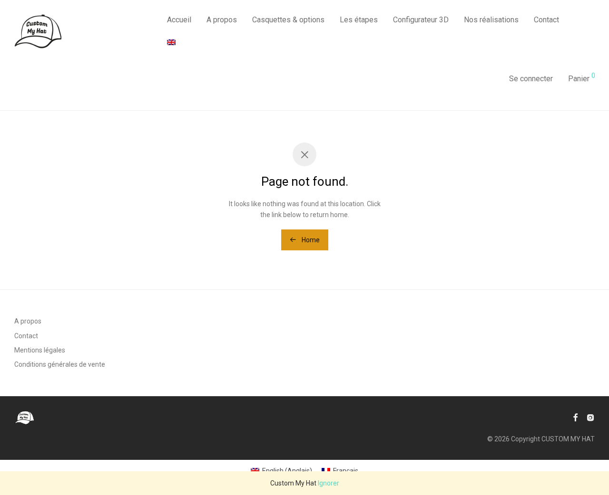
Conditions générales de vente (59, 364)
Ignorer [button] (328, 483)
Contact (546, 19)
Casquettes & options (288, 19)
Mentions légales (39, 350)
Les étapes (359, 19)
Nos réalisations (491, 19)
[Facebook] (575, 417)
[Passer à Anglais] (171, 42)
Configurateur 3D (421, 19)
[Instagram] (590, 417)
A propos (221, 19)
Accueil (179, 19)
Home (310, 240)
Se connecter (531, 78)
